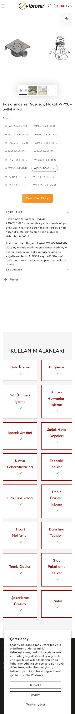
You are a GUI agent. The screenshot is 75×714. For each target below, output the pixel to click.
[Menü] (3, 6)
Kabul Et (35, 685)
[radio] (16, 126)
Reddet (35, 695)
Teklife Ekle (37, 198)
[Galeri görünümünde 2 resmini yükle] (32, 90)
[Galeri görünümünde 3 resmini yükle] (42, 90)
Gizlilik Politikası (32, 675)
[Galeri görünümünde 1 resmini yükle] (23, 90)
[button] (50, 6)
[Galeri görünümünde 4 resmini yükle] (52, 90)
